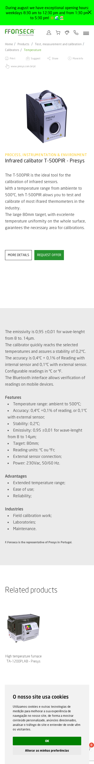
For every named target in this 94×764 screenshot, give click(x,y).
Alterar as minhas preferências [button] (47, 750)
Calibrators (12, 50)
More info (78, 58)
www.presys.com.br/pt (23, 66)
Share (55, 58)
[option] (47, 116)
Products (23, 44)
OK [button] (47, 741)
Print (12, 58)
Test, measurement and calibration (58, 44)
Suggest (36, 58)
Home (9, 44)
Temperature (32, 50)
